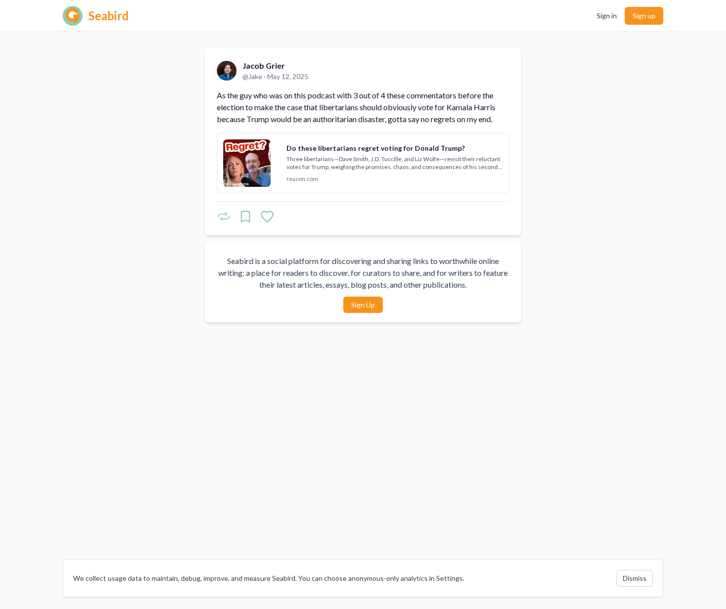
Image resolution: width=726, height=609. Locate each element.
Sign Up (363, 305)
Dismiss (634, 578)
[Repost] (224, 216)
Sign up (644, 15)
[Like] (267, 216)
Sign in (607, 15)
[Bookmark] (245, 216)
